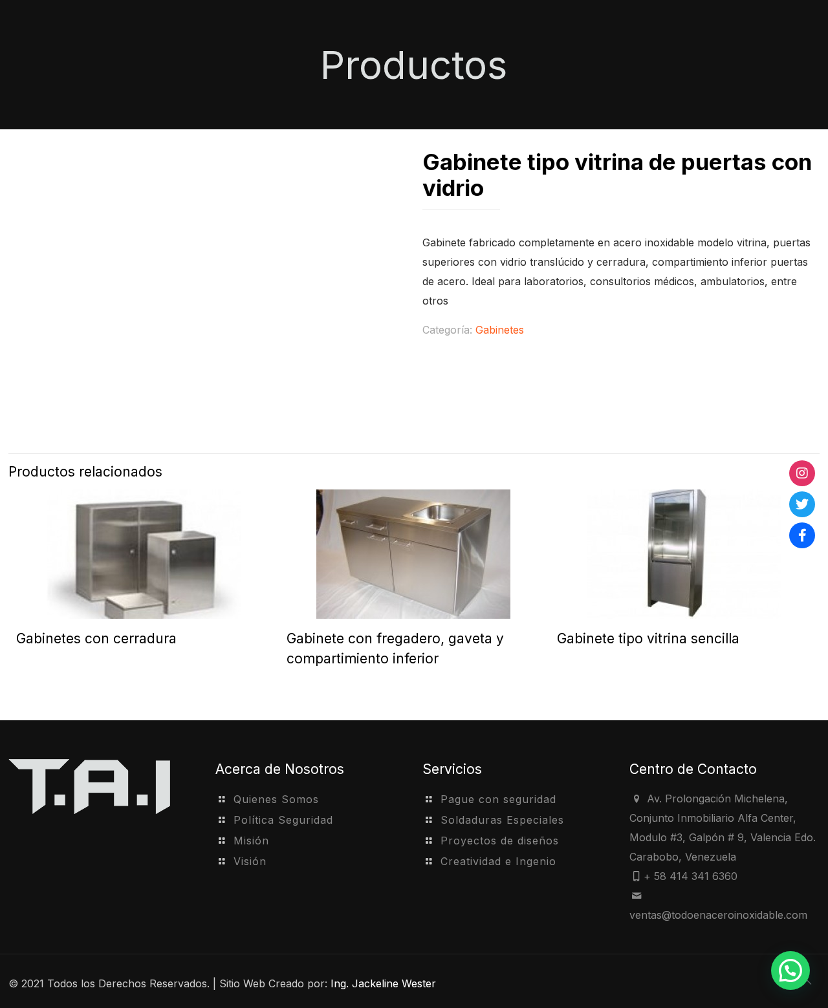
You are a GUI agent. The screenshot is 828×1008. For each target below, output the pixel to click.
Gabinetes (499, 329)
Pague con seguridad (498, 799)
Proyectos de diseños (500, 840)
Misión (251, 840)
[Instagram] (802, 473)
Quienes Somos (276, 799)
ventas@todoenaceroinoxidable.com (718, 914)
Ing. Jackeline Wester (383, 983)
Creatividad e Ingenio (498, 861)
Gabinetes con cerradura (96, 638)
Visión (250, 861)
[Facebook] (802, 535)
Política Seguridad (283, 819)
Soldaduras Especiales (502, 819)
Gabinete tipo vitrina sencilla (648, 638)
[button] (790, 970)
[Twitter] (802, 504)
